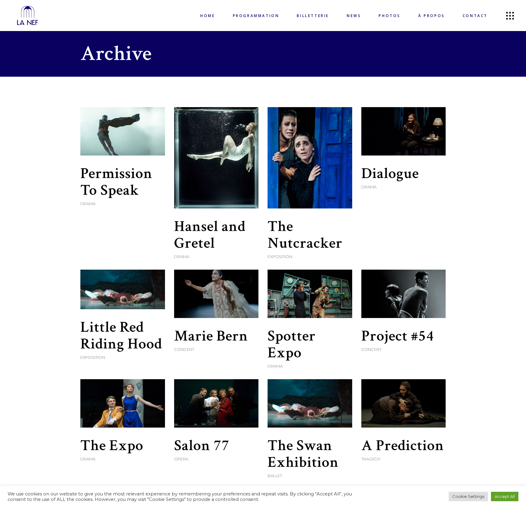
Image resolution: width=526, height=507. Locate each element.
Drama (88, 203)
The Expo (111, 446)
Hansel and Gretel (210, 235)
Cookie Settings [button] (468, 496)
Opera (181, 458)
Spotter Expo (292, 344)
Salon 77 (202, 446)
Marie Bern (211, 336)
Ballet (275, 475)
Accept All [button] (505, 496)
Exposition (280, 256)
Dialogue (390, 174)
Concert (184, 349)
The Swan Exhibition (303, 454)
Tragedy (370, 458)
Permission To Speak (116, 182)
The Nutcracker (305, 235)
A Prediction (402, 446)
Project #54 (397, 336)
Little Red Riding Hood (121, 335)
